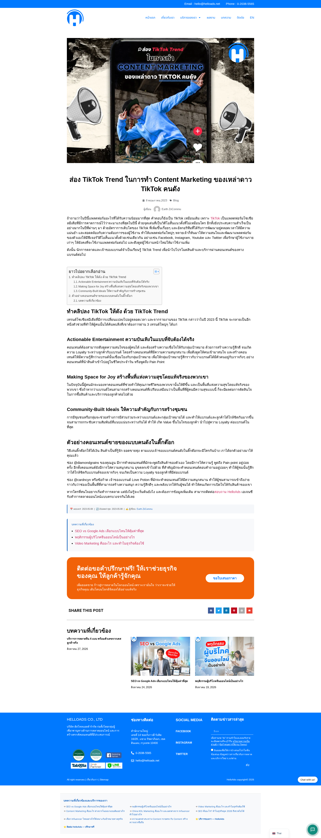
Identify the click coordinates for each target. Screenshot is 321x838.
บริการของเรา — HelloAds (211, 819)
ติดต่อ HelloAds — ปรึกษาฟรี (80, 826)
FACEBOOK (183, 731)
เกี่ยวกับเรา (92, 779)
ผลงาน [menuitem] (211, 17)
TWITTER (182, 754)
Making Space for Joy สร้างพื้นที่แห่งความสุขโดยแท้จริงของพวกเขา (118, 286)
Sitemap (104, 779)
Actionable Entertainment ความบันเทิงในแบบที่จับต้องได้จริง (113, 281)
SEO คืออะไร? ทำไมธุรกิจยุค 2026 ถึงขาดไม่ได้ (221, 811)
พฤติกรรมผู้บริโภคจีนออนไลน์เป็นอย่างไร (105, 537)
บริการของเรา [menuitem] (188, 17)
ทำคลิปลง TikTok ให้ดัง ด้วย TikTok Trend (99, 277)
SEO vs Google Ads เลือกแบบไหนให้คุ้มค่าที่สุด (109, 531)
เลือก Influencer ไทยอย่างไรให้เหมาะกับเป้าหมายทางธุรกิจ (94, 819)
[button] (211, 610)
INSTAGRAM (184, 742)
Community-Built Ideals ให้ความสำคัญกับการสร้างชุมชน (111, 290)
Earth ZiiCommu (144, 509)
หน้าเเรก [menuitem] (150, 17)
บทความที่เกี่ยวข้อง (89, 300)
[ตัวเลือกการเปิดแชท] (313, 830)
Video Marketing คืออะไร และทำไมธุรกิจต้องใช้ (109, 543)
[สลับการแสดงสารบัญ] (154, 271)
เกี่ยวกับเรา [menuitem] (167, 17)
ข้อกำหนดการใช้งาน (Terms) (233, 744)
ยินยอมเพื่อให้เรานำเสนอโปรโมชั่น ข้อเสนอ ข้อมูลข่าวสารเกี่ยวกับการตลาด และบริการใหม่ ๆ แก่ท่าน (231, 754)
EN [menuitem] (252, 17)
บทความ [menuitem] (226, 17)
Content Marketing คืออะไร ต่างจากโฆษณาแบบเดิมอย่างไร (95, 811)
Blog (176, 200)
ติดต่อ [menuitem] (240, 17)
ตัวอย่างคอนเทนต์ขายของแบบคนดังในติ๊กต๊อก (102, 295)
